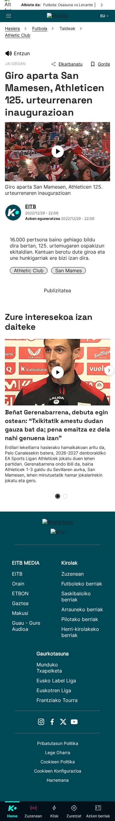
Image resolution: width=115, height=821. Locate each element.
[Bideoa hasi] (58, 151)
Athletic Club (29, 270)
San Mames (68, 270)
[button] (109, 370)
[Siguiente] (102, 5)
